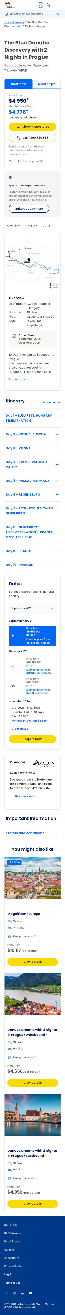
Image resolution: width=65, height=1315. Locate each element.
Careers (9, 1250)
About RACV (11, 1258)
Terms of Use (12, 1283)
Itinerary (31, 225)
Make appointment (28, 209)
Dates (47, 225)
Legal (7, 1274)
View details (33, 962)
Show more (17, 379)
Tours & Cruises (14, 22)
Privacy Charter (13, 1266)
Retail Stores (12, 1241)
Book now (18, 84)
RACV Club (10, 1225)
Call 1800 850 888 (35, 138)
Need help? (46, 84)
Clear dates (20, 729)
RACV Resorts (12, 1233)
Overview (13, 225)
